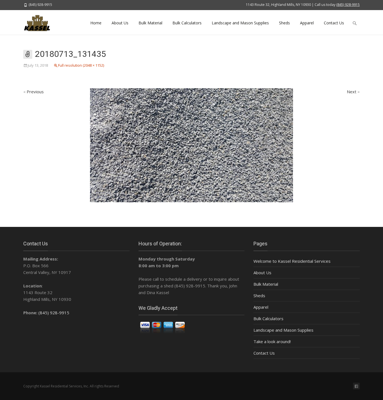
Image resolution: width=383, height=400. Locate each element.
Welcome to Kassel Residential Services (292, 261)
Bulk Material (150, 22)
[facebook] (356, 386)
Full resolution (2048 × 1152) (81, 65)
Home (95, 22)
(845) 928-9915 (348, 4)
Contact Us (334, 22)
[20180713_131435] (191, 145)
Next (353, 91)
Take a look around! (272, 341)
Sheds (284, 22)
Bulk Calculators (187, 22)
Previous (33, 91)
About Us (120, 22)
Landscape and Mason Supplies (240, 22)
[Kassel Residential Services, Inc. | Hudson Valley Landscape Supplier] (40, 22)
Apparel (307, 22)
